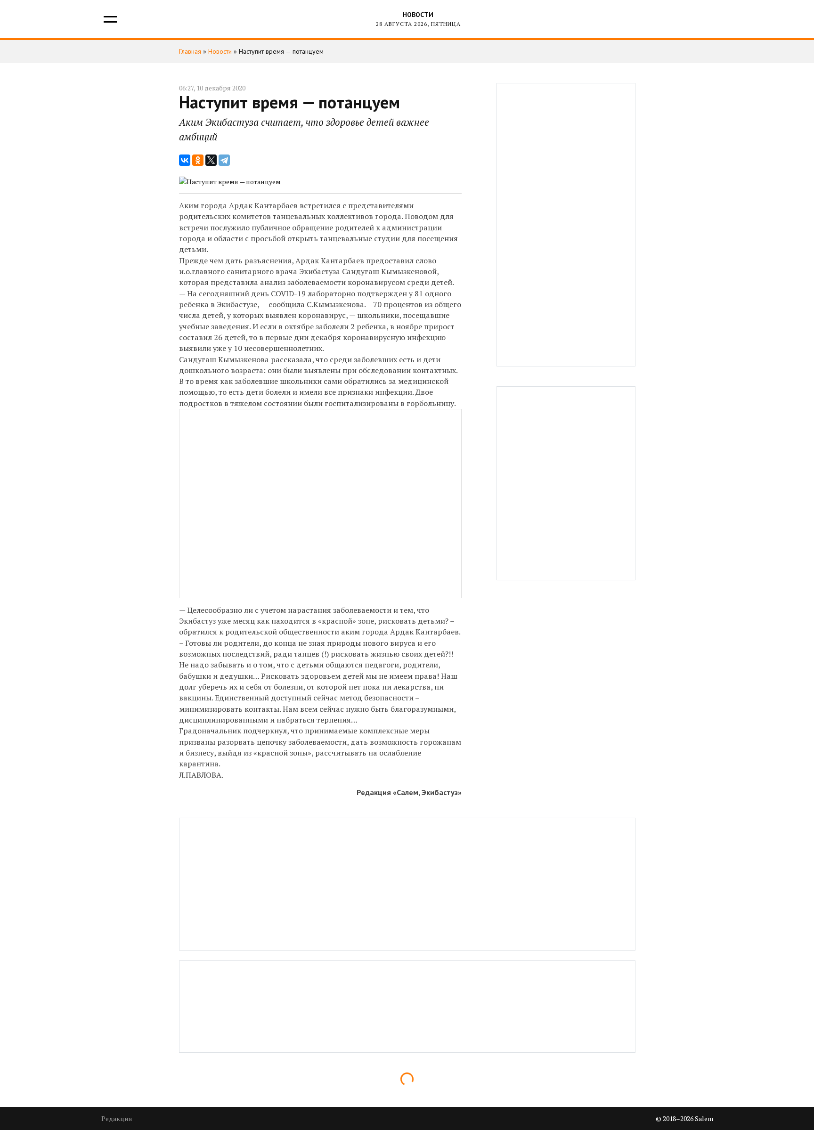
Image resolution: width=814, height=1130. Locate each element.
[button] (109, 19)
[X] (211, 160)
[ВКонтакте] (184, 160)
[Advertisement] (566, 224)
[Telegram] (224, 160)
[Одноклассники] (198, 160)
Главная (190, 51)
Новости (418, 14)
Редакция (116, 1118)
